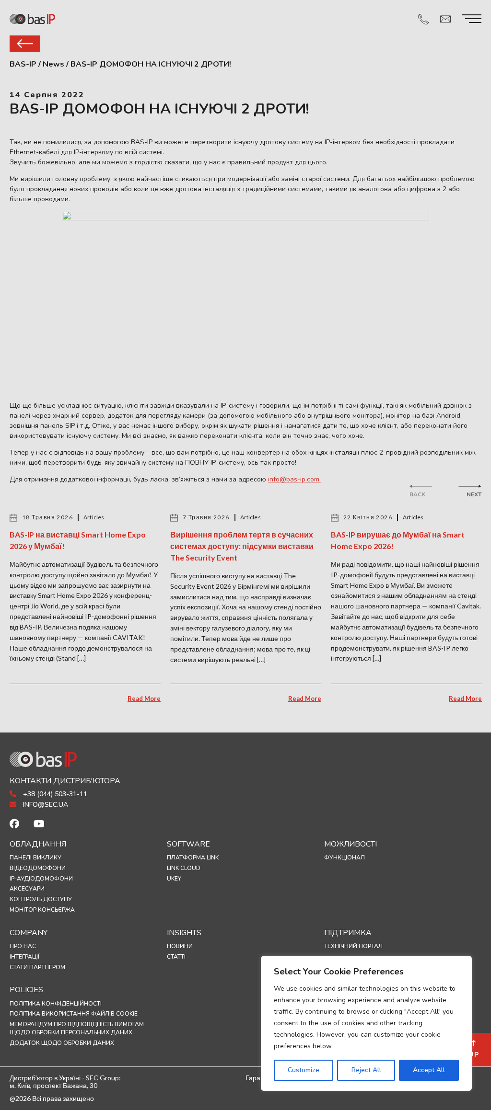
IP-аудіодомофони (41, 878)
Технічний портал (353, 946)
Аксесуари (27, 889)
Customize (303, 1070)
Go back (25, 43)
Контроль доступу (41, 899)
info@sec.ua (44, 804)
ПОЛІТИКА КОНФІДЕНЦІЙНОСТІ (56, 1003)
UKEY (174, 878)
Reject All (366, 1070)
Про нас (23, 946)
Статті (176, 957)
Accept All (429, 1070)
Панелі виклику (35, 857)
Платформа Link (193, 857)
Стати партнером (37, 967)
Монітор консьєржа (42, 910)
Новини (180, 946)
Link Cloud (183, 868)
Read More (144, 698)
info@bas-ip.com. (294, 479)
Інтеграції (24, 957)
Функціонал (344, 857)
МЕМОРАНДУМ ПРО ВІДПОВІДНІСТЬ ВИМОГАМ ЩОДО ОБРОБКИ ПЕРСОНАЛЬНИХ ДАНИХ (77, 1028)
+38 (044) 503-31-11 (54, 794)
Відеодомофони (38, 868)
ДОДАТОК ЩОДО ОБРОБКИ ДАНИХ (62, 1043)
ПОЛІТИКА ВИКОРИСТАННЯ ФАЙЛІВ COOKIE (74, 1014)
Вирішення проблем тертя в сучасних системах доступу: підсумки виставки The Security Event (242, 546)
